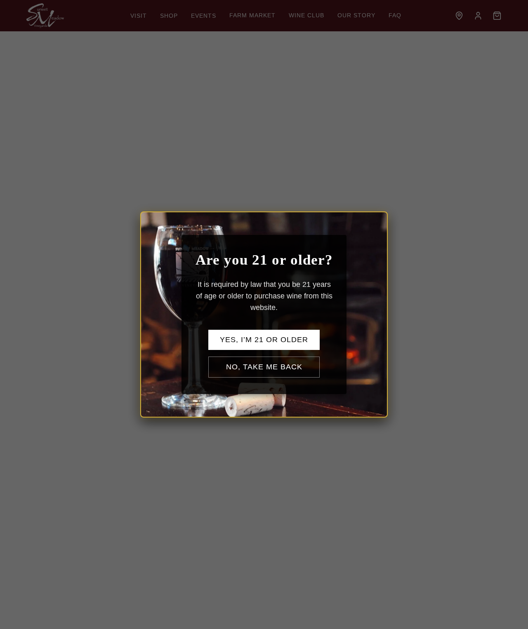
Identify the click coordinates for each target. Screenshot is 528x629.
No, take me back (264, 367)
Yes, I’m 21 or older (264, 340)
